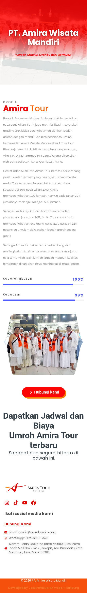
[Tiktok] (15, 502)
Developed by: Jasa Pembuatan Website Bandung (43, 588)
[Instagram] (6, 502)
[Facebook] (33, 502)
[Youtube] (24, 502)
